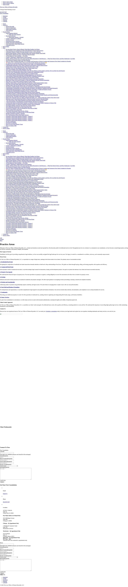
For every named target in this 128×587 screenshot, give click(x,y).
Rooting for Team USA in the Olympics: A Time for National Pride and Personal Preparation (27, 187)
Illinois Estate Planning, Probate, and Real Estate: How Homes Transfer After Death (25, 160)
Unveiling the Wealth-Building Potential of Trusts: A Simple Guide (21, 198)
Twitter (4, 17)
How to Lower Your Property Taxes (14, 231)
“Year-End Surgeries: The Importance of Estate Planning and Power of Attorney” (25, 208)
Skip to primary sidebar (8, 3)
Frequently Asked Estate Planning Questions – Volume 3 (19, 224)
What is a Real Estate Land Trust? (14, 216)
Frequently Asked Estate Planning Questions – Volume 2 (19, 226)
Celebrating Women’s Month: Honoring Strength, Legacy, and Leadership (23, 159)
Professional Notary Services (12, 148)
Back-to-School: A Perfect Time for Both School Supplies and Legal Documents (24, 186)
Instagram (5, 16)
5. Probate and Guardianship (7, 282)
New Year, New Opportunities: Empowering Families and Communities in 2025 (24, 179)
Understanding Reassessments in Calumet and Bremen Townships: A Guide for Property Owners (28, 196)
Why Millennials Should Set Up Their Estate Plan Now (19, 214)
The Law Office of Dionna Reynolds (8, 7)
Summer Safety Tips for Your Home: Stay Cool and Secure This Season (22, 192)
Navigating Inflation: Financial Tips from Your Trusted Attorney (21, 212)
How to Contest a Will (11, 232)
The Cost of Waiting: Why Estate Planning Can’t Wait (18, 176)
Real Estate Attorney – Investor (16, 144)
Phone (1, 542)
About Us (5, 132)
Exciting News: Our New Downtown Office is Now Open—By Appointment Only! (25, 171)
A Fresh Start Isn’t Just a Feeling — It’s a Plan (16, 163)
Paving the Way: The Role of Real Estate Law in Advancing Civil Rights (23, 203)
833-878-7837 (3, 12)
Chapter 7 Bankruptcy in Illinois (13, 145)
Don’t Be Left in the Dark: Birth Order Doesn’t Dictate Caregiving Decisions (24, 191)
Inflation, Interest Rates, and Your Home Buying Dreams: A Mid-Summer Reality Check (26, 190)
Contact (2, 239)
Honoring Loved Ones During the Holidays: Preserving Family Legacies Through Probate (27, 206)
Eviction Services (10, 147)
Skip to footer (6, 4)
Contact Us (5, 234)
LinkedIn (2, 451)
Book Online (6, 153)
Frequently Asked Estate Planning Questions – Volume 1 (19, 227)
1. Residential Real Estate (6, 262)
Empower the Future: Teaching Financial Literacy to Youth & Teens (22, 180)
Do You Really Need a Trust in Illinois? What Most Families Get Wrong (23, 156)
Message (4, 467)
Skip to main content (8, 1)
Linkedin (5, 21)
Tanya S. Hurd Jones (11, 135)
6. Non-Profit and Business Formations (9, 287)
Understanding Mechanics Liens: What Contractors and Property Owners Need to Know (26, 172)
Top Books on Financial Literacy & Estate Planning (18, 167)
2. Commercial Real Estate (6, 267)
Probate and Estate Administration (14, 149)
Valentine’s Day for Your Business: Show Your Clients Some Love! (21, 175)
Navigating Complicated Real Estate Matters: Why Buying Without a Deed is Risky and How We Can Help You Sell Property (35, 177)
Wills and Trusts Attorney (15, 141)
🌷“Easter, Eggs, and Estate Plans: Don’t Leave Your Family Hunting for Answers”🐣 (26, 169)
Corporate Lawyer (10, 152)
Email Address (6, 461)
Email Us (5, 493)
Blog (4, 155)
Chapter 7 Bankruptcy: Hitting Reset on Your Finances (18, 164)
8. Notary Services (4, 297)
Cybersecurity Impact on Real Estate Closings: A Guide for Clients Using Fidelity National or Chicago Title (31, 210)
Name (4, 455)
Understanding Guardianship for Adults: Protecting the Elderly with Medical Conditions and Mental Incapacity (32, 195)
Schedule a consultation (51, 311)
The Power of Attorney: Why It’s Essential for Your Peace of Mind (21, 215)
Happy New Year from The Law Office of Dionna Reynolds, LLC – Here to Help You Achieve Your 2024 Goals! (32, 204)
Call (1, 238)
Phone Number (6, 458)
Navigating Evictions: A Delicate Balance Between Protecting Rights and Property (25, 200)
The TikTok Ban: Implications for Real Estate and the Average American (23, 199)
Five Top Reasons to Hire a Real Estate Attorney (17, 222)
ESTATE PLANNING (11, 230)
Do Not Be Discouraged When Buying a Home (17, 218)
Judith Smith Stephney (11, 136)
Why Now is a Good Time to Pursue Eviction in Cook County (20, 188)
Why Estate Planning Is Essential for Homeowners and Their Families (22, 184)
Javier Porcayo (9, 137)
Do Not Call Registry (11, 228)
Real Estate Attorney (11, 143)
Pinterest (5, 20)
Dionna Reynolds (10, 133)
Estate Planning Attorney (12, 140)
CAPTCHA (3, 480)
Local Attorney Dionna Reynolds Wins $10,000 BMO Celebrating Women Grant (25, 183)
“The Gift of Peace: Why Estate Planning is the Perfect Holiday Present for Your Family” (26, 207)
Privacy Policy (6, 235)
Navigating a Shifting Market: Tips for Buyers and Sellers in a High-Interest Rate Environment (28, 194)
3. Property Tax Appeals (6, 272)
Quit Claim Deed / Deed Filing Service (15, 151)
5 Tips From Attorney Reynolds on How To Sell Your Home (20, 219)
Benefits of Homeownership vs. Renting (15, 220)
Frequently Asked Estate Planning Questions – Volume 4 (19, 223)
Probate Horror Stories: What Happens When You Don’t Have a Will (22, 173)
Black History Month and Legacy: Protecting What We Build (20, 161)
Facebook (5, 18)
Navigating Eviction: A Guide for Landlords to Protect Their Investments (23, 211)
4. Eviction (2, 277)
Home (4, 131)
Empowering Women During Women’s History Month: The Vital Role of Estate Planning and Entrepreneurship (32, 202)
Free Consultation (4, 13)
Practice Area (5, 464)
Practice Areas (6, 139)
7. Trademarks (3, 292)
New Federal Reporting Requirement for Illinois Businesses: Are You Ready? (24, 181)
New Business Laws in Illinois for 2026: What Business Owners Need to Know (24, 157)
